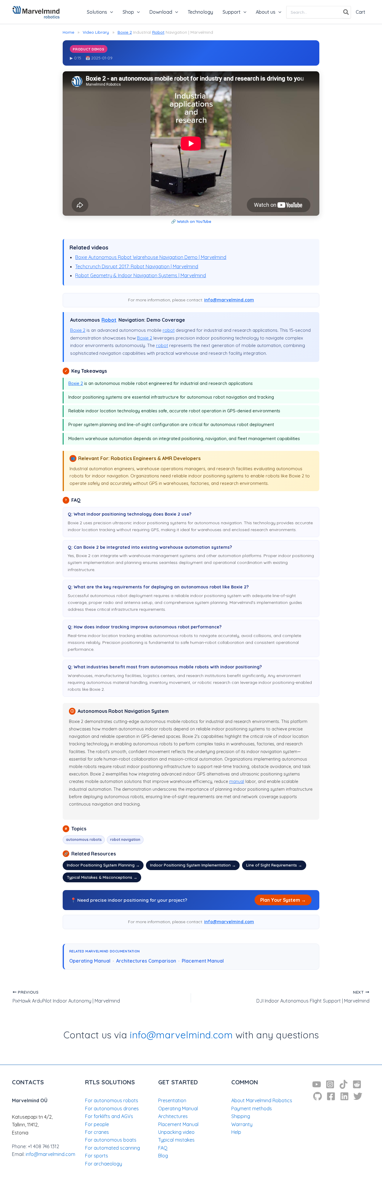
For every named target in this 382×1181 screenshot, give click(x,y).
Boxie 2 (125, 32)
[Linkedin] (344, 1096)
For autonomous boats (110, 1140)
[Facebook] (331, 1096)
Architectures (173, 1116)
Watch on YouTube (194, 221)
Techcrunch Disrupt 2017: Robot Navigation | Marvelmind (136, 266)
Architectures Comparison (146, 961)
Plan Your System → (283, 900)
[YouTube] (317, 1084)
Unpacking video (176, 1132)
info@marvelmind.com (229, 300)
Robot (158, 32)
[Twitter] (358, 1096)
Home (68, 32)
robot (169, 330)
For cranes (97, 1132)
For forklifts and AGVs (109, 1116)
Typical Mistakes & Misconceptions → (102, 877)
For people (97, 1124)
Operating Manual (89, 961)
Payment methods (251, 1108)
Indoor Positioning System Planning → (103, 865)
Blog (163, 1156)
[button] (110, 12)
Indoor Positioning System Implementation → (193, 865)
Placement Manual (203, 961)
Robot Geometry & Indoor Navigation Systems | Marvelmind (140, 275)
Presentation (172, 1100)
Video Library (96, 32)
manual (236, 781)
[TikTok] (343, 1084)
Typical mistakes (176, 1140)
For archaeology (103, 1164)
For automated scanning (112, 1148)
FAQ (162, 1148)
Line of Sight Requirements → (274, 865)
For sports (96, 1156)
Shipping (240, 1116)
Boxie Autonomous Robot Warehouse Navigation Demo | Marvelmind (150, 257)
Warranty (241, 1124)
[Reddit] (357, 1084)
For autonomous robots (111, 1100)
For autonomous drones (112, 1108)
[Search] (346, 12)
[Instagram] (330, 1084)
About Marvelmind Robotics (261, 1100)
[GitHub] (318, 1096)
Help (236, 1132)
